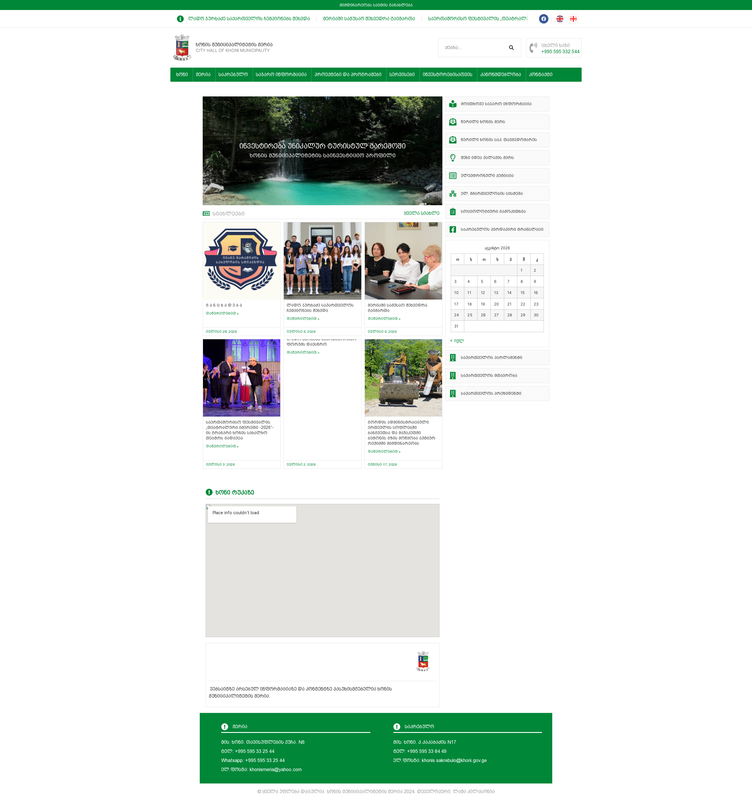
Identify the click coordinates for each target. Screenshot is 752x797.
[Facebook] (543, 19)
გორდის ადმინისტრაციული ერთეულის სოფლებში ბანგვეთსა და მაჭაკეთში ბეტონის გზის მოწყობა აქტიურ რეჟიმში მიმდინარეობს (401, 433)
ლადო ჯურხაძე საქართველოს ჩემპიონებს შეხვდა (241, 18)
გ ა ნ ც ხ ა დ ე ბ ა (224, 305)
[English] (560, 19)
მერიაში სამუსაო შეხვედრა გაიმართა (361, 18)
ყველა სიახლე (421, 213)
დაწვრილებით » (222, 313)
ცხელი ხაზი (555, 45)
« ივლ (457, 340)
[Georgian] (573, 19)
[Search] (511, 48)
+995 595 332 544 (560, 51)
